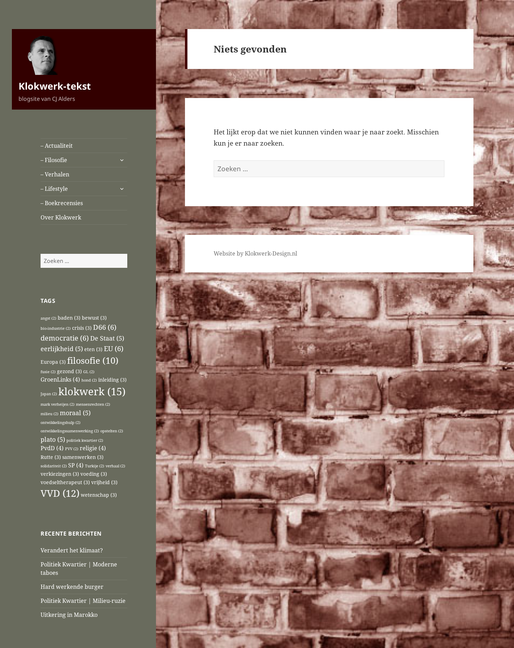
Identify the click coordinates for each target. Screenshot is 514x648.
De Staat (107, 338)
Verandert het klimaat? (72, 550)
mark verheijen (57, 404)
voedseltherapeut (65, 482)
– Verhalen (55, 174)
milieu (49, 413)
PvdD (52, 448)
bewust (94, 317)
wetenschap (99, 495)
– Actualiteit (57, 145)
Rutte (51, 457)
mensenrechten (93, 404)
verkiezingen (60, 474)
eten (93, 349)
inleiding (112, 379)
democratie (65, 338)
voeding (93, 474)
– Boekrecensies (62, 203)
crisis (82, 328)
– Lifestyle (54, 189)
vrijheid (104, 482)
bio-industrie (56, 328)
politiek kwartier (84, 440)
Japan (49, 393)
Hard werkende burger (72, 587)
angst (48, 318)
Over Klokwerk (61, 217)
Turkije (94, 466)
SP (76, 465)
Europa (53, 361)
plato (53, 439)
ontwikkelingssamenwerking (70, 430)
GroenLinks (60, 379)
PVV (71, 448)
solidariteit (54, 466)
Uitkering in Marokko (69, 615)
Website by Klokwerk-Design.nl (255, 253)
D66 (104, 327)
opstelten (111, 430)
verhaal (115, 466)
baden (69, 317)
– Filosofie (54, 160)
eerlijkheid (62, 348)
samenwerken (82, 457)
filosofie (93, 360)
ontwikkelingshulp (60, 422)
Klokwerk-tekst (55, 85)
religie (93, 448)
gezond (69, 371)
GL (88, 371)
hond (89, 380)
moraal (75, 412)
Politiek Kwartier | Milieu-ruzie (83, 601)
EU (113, 348)
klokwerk (92, 391)
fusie (48, 371)
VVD (60, 493)
